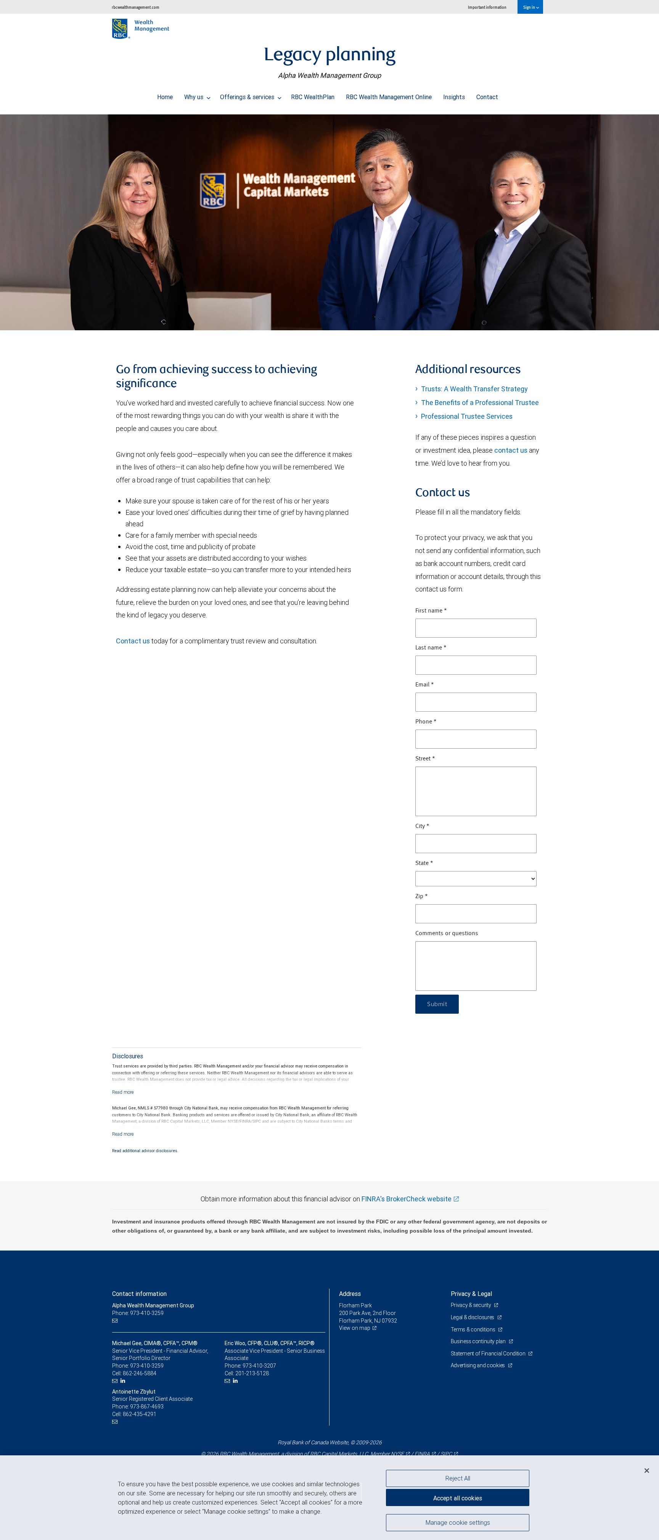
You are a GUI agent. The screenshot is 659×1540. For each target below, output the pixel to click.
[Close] (646, 1470)
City (422, 826)
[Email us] (115, 1321)
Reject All (457, 1478)
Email (424, 685)
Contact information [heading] (139, 1293)
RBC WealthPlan (312, 97)
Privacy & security (471, 1305)
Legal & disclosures (473, 1317)
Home (165, 97)
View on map (354, 1328)
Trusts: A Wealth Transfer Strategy (474, 388)
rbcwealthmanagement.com (135, 7)
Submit (437, 1004)
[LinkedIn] (124, 1380)
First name (431, 611)
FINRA (422, 1453)
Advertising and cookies (478, 1365)
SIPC (446, 1453)
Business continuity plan (479, 1341)
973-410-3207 (259, 1365)
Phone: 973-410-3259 (138, 1313)
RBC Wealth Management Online (389, 97)
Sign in (529, 7)
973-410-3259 (147, 1365)
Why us (194, 97)
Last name (431, 648)
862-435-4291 (139, 1414)
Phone (426, 722)
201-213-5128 (252, 1373)
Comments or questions (446, 934)
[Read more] (123, 1092)
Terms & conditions (474, 1329)
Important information (487, 7)
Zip (421, 897)
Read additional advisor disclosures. (145, 1150)
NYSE (397, 1453)
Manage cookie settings (458, 1522)
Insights (454, 97)
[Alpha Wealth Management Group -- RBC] (329, 222)
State (424, 863)
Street (425, 759)
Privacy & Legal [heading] (471, 1293)
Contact (487, 97)
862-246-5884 (139, 1373)
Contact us (133, 641)
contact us (510, 450)
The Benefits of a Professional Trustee (480, 402)
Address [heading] (350, 1293)
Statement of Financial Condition (489, 1353)
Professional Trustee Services (467, 416)
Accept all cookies (457, 1498)
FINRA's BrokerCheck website (407, 1198)
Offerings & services (248, 97)
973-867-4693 (147, 1406)
